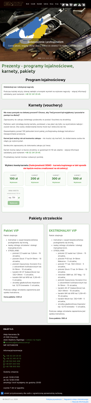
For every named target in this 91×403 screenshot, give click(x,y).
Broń (27, 4)
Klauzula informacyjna (80, 402)
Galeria (46, 4)
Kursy (51, 4)
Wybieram (14, 203)
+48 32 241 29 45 (32, 94)
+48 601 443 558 (12, 364)
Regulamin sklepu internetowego (76, 399)
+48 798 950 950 (12, 366)
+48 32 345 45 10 (13, 358)
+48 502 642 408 (12, 361)
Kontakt (39, 4)
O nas (56, 4)
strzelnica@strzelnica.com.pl (17, 342)
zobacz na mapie (33, 340)
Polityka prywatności (54, 399)
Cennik (33, 4)
